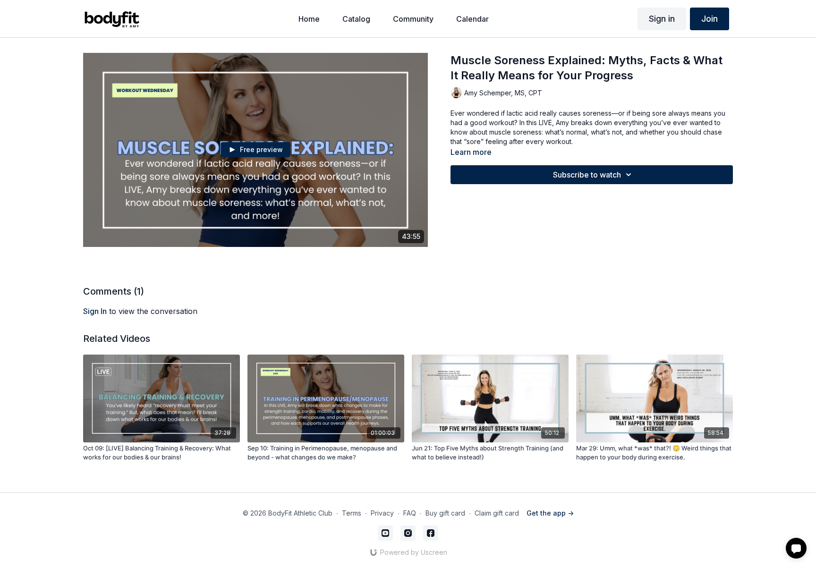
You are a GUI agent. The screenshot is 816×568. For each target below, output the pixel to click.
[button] (796, 548)
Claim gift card (497, 513)
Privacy (382, 513)
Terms (351, 513)
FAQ (409, 513)
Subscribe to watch (587, 174)
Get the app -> (550, 513)
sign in (95, 311)
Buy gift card (445, 513)
